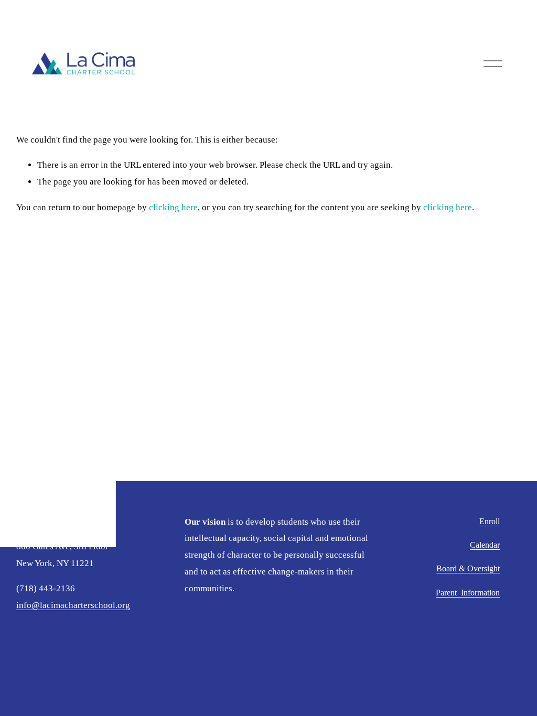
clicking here (173, 207)
